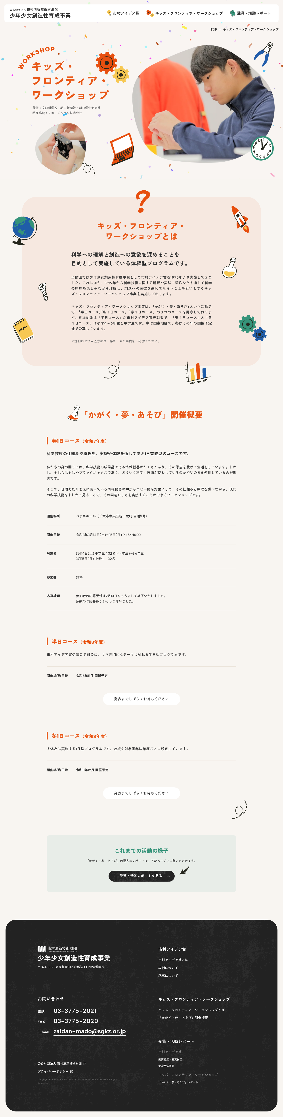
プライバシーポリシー (53, 1072)
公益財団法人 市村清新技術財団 (60, 1064)
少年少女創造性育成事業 (40, 16)
